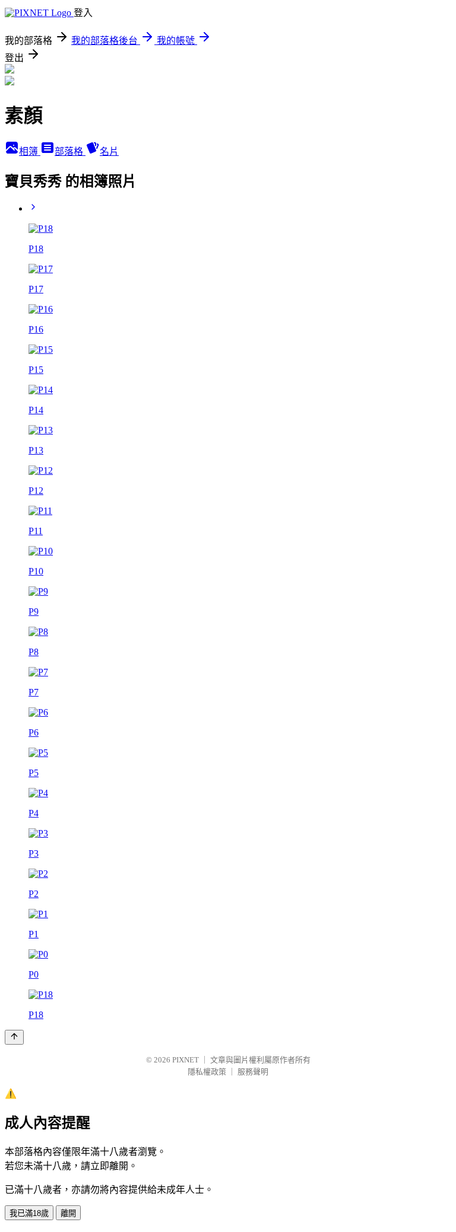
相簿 (29, 151)
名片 (109, 151)
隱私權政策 (207, 1071)
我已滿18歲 (29, 1213)
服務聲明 (253, 1071)
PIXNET (185, 1059)
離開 (68, 1213)
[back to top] (14, 1037)
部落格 (70, 151)
